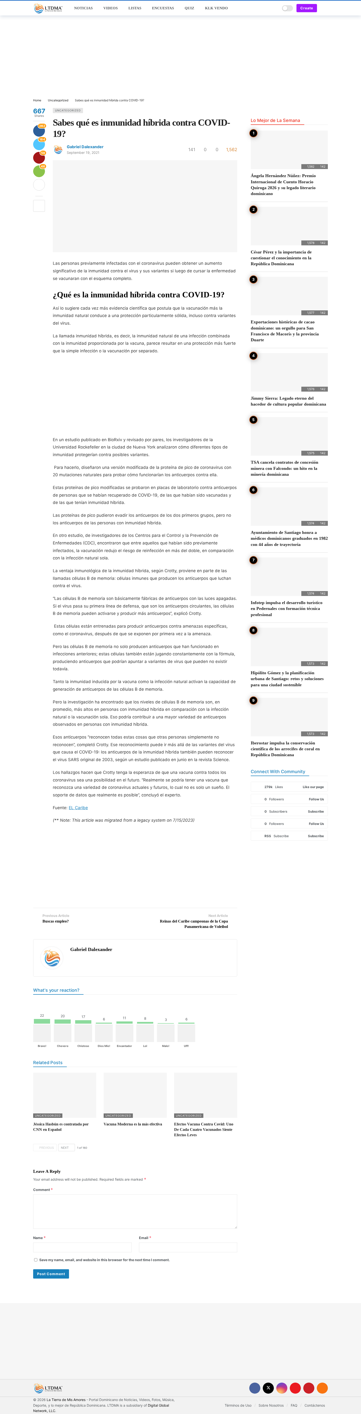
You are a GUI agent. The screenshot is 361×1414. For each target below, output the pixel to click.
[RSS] (322, 1388)
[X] (268, 1388)
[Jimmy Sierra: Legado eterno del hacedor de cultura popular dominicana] (289, 372)
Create (306, 8)
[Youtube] (295, 1388)
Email (145, 1237)
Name (39, 1237)
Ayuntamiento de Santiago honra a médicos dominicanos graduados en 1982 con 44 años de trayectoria (289, 538)
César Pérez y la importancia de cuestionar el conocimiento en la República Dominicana (281, 258)
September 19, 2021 (83, 152)
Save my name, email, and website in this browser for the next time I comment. (104, 1260)
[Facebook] (254, 1388)
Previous (46, 1148)
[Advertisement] (180, 57)
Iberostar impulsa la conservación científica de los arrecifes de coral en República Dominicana (285, 748)
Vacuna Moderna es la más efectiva (133, 1124)
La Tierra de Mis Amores (66, 1400)
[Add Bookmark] (39, 206)
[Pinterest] (308, 1388)
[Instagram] (281, 1388)
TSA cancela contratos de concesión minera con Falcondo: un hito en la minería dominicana (284, 468)
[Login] (324, 8)
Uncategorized (68, 110)
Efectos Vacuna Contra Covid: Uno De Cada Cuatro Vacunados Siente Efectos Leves (203, 1129)
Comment (43, 1189)
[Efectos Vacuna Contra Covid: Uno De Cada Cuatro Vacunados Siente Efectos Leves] (205, 1095)
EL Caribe (78, 807)
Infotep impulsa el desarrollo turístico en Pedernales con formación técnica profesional (286, 608)
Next (65, 1148)
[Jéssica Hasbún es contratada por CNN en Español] (64, 1095)
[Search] (274, 8)
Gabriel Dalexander (85, 146)
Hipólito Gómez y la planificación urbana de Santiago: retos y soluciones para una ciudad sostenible (287, 678)
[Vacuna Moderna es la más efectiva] (135, 1095)
